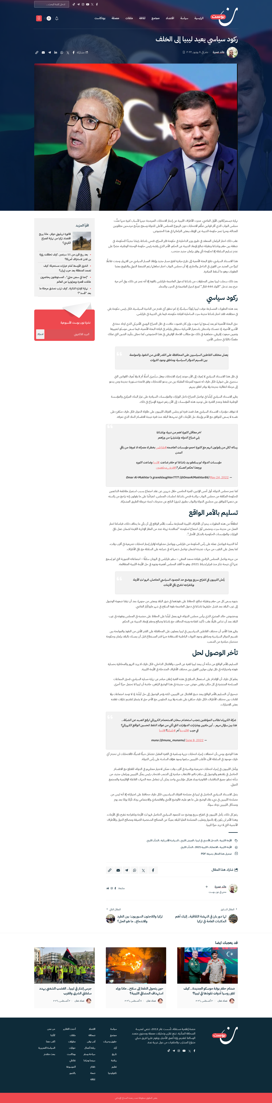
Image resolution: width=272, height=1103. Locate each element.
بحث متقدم (49, 1054)
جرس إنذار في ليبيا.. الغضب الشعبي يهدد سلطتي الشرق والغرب (65, 991)
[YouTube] (87, 4)
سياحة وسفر (89, 1054)
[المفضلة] (39, 18)
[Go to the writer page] (233, 888)
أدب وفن (91, 1041)
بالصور (72, 1073)
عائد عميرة (218, 52)
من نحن (51, 1029)
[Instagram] (83, 4)
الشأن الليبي (153, 840)
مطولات (72, 1041)
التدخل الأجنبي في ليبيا (207, 840)
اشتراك (40, 334)
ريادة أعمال (89, 1048)
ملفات (129, 18)
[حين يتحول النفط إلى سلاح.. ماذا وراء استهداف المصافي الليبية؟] (136, 965)
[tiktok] (169, 1051)
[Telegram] (78, 4)
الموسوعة (71, 1067)
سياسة (184, 18)
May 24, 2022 (219, 477)
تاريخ (114, 1054)
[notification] (57, 18)
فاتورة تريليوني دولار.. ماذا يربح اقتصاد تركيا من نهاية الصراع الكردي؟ (55, 238)
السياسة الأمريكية (170, 840)
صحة (92, 1073)
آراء (115, 1048)
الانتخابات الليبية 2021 (206, 847)
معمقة (115, 18)
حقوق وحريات (110, 1041)
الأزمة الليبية (226, 840)
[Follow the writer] (207, 887)
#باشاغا (171, 730)
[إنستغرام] (112, 888)
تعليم (114, 1067)
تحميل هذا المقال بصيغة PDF (216, 854)
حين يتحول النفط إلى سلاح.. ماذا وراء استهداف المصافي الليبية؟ (139, 991)
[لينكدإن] (108, 888)
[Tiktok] (73, 4)
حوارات (72, 1048)
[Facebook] (97, 4)
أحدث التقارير (69, 1029)
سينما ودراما (89, 1060)
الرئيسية (199, 18)
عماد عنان (222, 1001)
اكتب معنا (50, 1041)
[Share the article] (74, 52)
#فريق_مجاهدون (166, 467)
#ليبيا (156, 462)
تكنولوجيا (112, 1073)
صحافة (91, 1035)
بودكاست (100, 18)
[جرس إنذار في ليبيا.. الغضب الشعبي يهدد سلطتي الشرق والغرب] (64, 965)
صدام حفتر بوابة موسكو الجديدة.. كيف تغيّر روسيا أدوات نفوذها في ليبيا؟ (209, 991)
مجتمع (155, 18)
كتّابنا (53, 1035)
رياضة (114, 1060)
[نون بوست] (224, 18)
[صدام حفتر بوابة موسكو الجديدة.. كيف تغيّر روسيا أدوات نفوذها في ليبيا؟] (207, 965)
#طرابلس (161, 447)
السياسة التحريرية (46, 1048)
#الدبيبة (184, 730)
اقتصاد (170, 18)
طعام (92, 1067)
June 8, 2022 (195, 740)
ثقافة (142, 18)
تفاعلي (72, 1060)
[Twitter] (92, 4)
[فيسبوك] (115, 888)
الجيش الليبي (187, 840)
